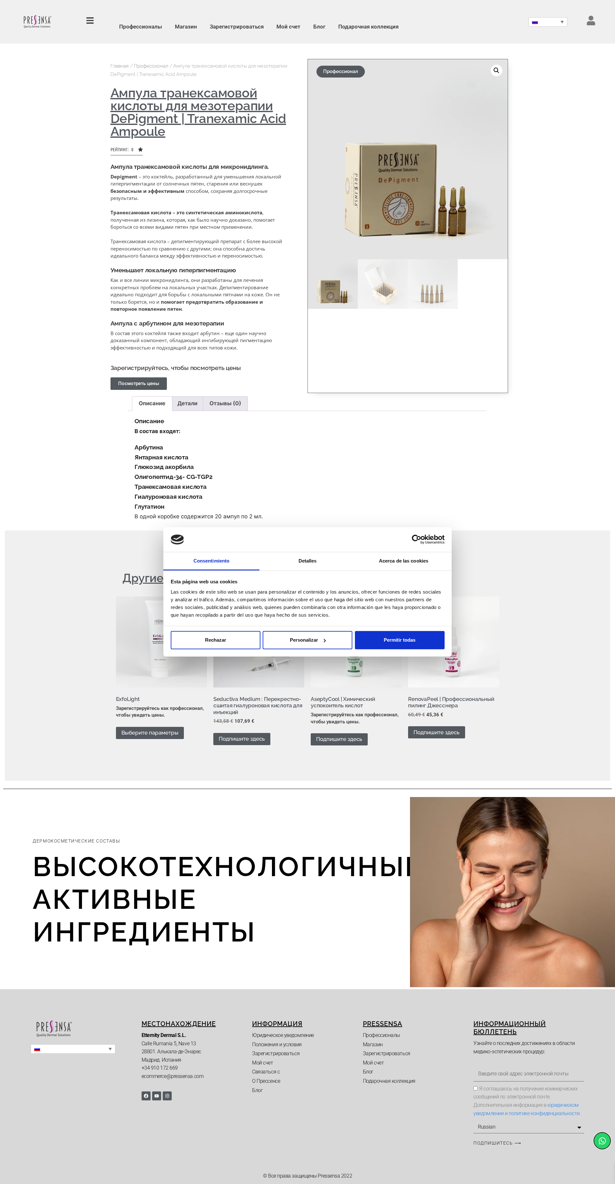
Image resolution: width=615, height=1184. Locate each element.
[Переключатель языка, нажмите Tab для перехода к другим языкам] (548, 22)
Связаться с (266, 1072)
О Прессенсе (266, 1081)
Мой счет (288, 26)
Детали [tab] (187, 403)
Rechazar (215, 640)
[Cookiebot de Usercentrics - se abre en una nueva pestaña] (417, 539)
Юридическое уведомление (283, 1035)
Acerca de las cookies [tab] (403, 560)
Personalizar (304, 640)
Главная (120, 66)
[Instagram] (167, 1095)
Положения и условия (276, 1044)
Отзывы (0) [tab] (225, 403)
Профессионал (151, 66)
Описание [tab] (152, 403)
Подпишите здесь (242, 739)
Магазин (186, 26)
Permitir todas (399, 640)
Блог (319, 26)
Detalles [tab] (308, 560)
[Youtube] (156, 1095)
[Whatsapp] (602, 1141)
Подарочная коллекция (368, 26)
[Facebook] (146, 1095)
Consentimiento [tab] (211, 560)
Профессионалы (140, 26)
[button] (127, 151)
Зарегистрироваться (237, 26)
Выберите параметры (149, 732)
